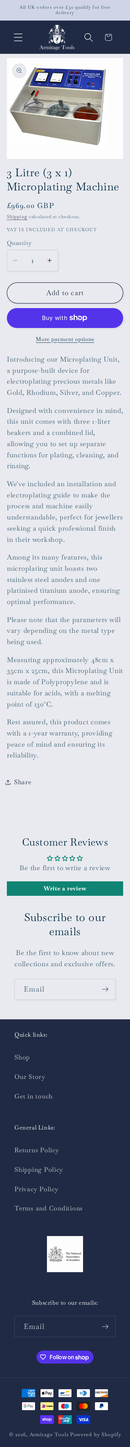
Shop (22, 1057)
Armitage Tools (49, 1434)
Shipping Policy (38, 1170)
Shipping (17, 217)
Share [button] (22, 782)
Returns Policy (36, 1150)
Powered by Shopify (95, 1434)
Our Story (30, 1077)
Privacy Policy (36, 1189)
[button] (18, 37)
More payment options (65, 339)
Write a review (65, 888)
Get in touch (33, 1096)
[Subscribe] (105, 989)
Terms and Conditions (48, 1208)
